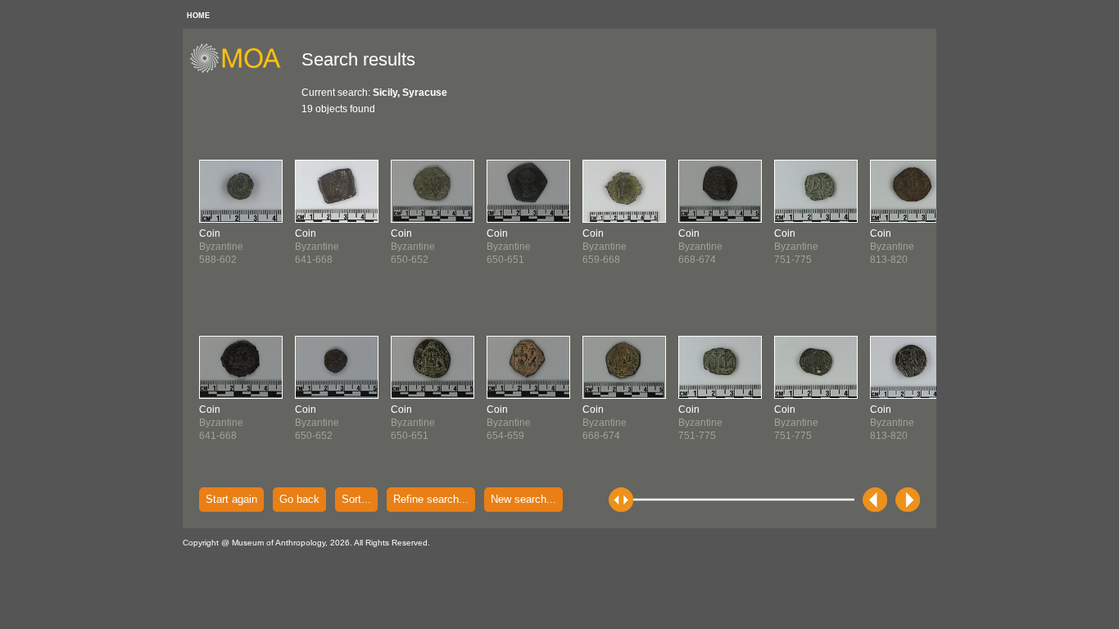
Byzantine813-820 (892, 246)
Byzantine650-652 (317, 422)
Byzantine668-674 (604, 422)
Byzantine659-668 (604, 246)
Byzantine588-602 (221, 246)
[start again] (241, 70)
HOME (198, 15)
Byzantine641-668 (221, 422)
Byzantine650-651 (413, 422)
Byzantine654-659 (509, 422)
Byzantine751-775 (700, 422)
